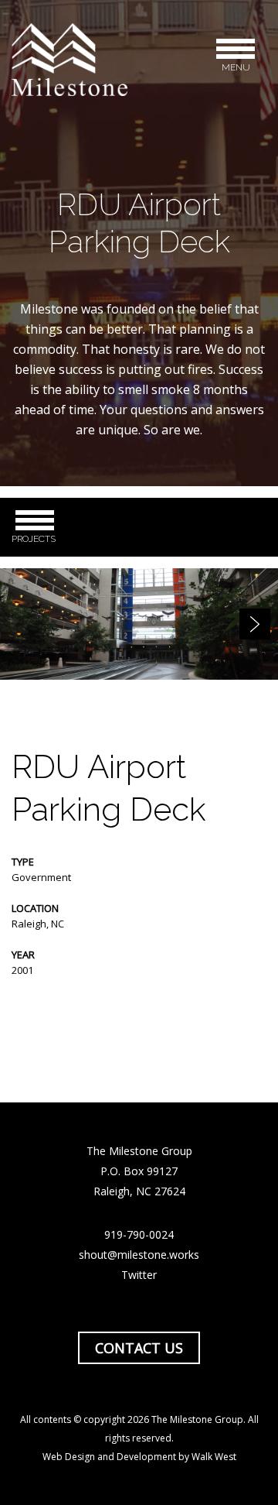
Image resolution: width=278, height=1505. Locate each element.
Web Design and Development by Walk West (139, 1456)
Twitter (139, 1274)
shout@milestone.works (139, 1254)
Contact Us (139, 1348)
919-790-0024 (139, 1234)
